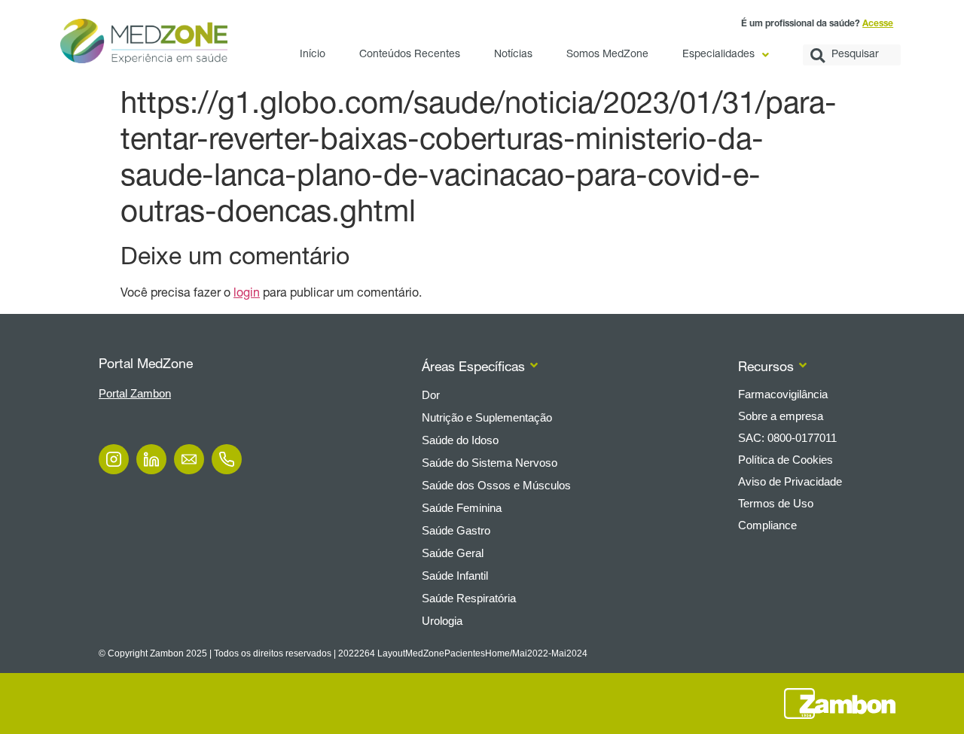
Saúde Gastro (456, 530)
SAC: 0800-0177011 (787, 437)
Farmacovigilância (783, 394)
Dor (431, 394)
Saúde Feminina (462, 507)
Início (312, 55)
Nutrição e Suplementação (487, 417)
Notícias (513, 55)
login (246, 294)
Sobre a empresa (780, 416)
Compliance (767, 525)
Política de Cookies (785, 459)
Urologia (442, 620)
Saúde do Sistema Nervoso (489, 462)
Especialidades (718, 55)
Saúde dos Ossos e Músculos (496, 485)
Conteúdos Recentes (409, 55)
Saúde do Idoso (460, 440)
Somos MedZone (607, 55)
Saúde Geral (453, 553)
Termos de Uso (775, 503)
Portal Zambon (135, 393)
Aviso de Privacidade (790, 481)
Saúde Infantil (455, 575)
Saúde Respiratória (469, 598)
